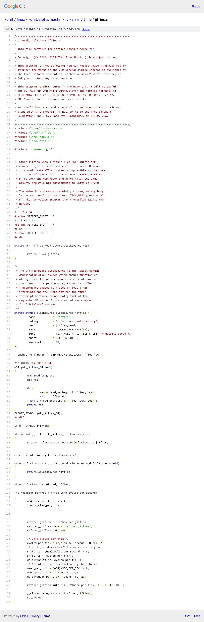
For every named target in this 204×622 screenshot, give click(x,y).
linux (21, 19)
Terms (46, 616)
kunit (8, 19)
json (197, 616)
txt (187, 616)
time (88, 19)
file (86, 29)
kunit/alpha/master (45, 19)
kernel (75, 19)
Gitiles (24, 616)
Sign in (196, 6)
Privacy (34, 616)
